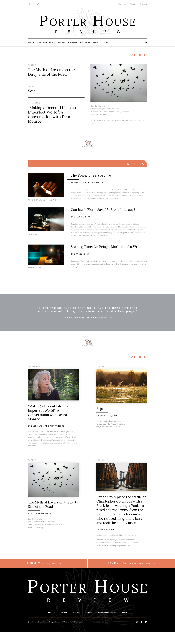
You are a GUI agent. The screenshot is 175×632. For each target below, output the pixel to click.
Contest (143, 4)
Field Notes (85, 42)
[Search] (146, 42)
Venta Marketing (75, 622)
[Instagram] (29, 4)
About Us (122, 4)
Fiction (31, 42)
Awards (89, 612)
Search (124, 612)
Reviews (61, 42)
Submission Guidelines (107, 612)
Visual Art (97, 42)
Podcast (107, 42)
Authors (64, 612)
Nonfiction (42, 42)
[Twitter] (38, 4)
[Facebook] (33, 4)
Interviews (72, 42)
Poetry (52, 42)
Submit (133, 4)
